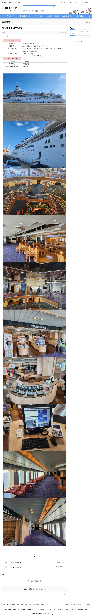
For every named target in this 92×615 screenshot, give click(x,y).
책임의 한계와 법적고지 (39, 604)
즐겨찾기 (4, 2)
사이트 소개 (5, 604)
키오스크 (25, 11)
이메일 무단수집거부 (26, 604)
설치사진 (88, 23)
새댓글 (72, 34)
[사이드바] (89, 16)
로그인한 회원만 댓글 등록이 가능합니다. (35, 589)
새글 (10, 2)
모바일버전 (87, 604)
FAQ (75, 2)
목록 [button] (64, 36)
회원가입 (63, 2)
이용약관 (67, 604)
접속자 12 (87, 2)
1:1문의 (81, 2)
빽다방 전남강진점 (18, 563)
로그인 (56, 2)
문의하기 (80, 604)
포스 (30, 11)
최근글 (72, 28)
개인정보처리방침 (14, 604)
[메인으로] (2, 16)
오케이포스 (42, 11)
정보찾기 (69, 2)
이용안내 (73, 604)
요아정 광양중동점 (18, 567)
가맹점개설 (35, 11)
